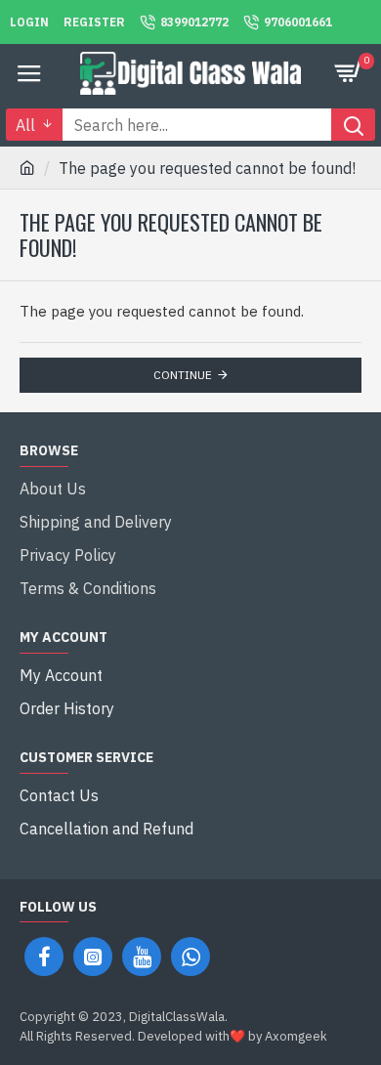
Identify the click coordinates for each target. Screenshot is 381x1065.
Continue (182, 374)
